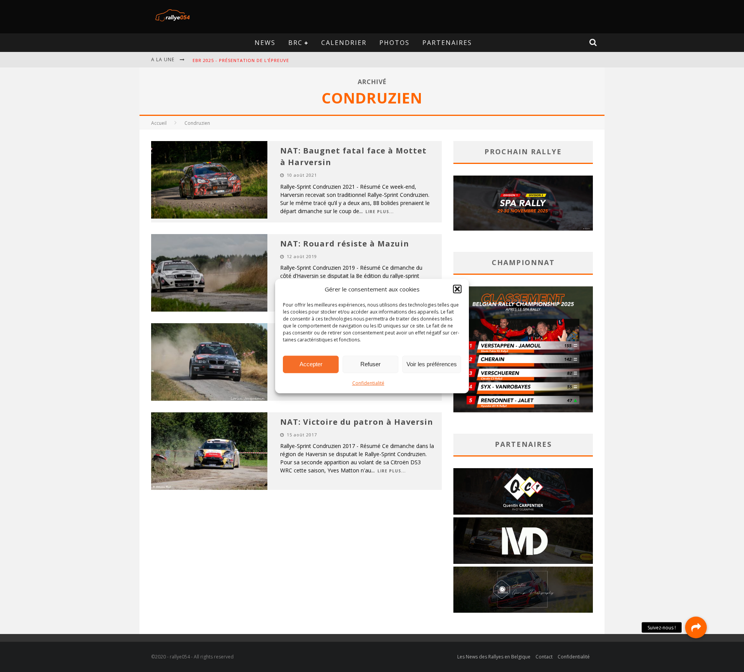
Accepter (311, 364)
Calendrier (344, 42)
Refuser (370, 364)
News (265, 42)
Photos (394, 42)
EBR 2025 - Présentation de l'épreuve (241, 60)
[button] (457, 289)
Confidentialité (368, 382)
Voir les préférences (431, 364)
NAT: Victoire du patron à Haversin (356, 422)
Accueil (159, 123)
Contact (544, 656)
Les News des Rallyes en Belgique (493, 656)
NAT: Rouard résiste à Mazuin (344, 243)
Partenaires (447, 42)
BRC (295, 42)
